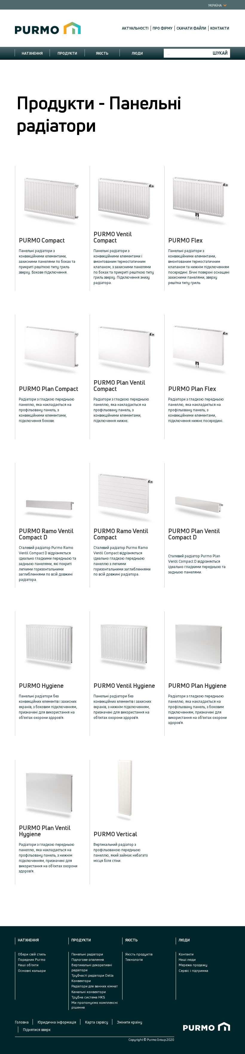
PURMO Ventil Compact (113, 237)
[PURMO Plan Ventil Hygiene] (50, 791)
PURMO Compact (42, 240)
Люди (137, 53)
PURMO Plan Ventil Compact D (194, 534)
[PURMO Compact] (50, 197)
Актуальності (135, 28)
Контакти (219, 28)
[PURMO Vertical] (124, 791)
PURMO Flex (185, 240)
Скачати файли (191, 28)
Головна (22, 1022)
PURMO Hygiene (41, 685)
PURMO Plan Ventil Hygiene (45, 831)
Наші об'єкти (28, 965)
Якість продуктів (138, 954)
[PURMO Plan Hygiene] (199, 642)
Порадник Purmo (31, 959)
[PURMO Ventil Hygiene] (124, 642)
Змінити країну (129, 1022)
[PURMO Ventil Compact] (124, 197)
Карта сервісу (96, 1022)
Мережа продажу (193, 965)
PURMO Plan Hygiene (197, 685)
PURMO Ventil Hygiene (124, 685)
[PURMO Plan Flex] (199, 345)
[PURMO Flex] (199, 197)
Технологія (134, 959)
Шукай (220, 53)
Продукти (67, 53)
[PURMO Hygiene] (50, 642)
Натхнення (32, 53)
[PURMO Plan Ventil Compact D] (199, 494)
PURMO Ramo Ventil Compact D (46, 534)
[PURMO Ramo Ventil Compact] (124, 494)
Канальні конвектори (88, 991)
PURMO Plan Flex (192, 389)
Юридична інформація (57, 1022)
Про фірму (162, 28)
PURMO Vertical (115, 834)
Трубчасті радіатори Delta (92, 975)
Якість (102, 53)
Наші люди (187, 959)
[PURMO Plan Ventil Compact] (124, 345)
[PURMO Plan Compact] (50, 345)
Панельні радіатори (87, 954)
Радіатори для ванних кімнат (94, 986)
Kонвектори (81, 980)
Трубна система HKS (88, 997)
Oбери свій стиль (32, 954)
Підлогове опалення (87, 959)
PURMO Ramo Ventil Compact (121, 534)
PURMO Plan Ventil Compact (119, 385)
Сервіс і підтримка (193, 970)
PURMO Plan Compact (48, 389)
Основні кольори (32, 970)
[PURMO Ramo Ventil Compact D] (50, 494)
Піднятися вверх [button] (36, 1029)
